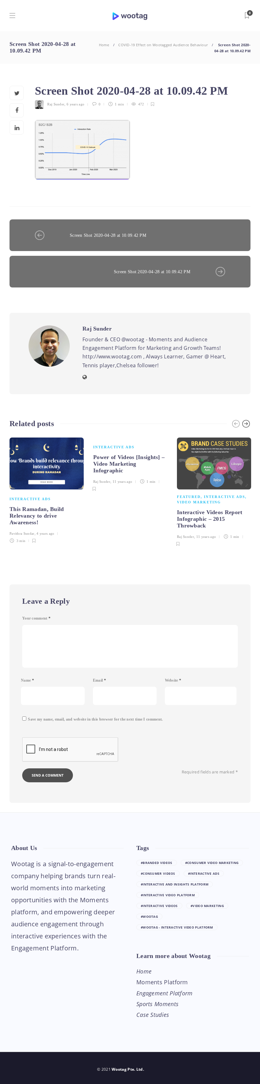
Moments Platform (162, 982)
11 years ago (123, 481)
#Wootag (149, 916)
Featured (189, 497)
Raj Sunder (55, 104)
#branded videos (156, 862)
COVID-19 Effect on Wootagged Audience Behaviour (163, 44)
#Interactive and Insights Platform (174, 884)
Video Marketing (199, 502)
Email (99, 680)
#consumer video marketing (212, 862)
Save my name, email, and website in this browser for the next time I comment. (95, 719)
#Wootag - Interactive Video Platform (177, 927)
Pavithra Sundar (22, 533)
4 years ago (45, 533)
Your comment (36, 618)
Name (27, 680)
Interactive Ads (30, 499)
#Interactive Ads (203, 873)
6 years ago (75, 104)
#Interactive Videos (159, 906)
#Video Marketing (207, 906)
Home (104, 44)
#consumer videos (158, 873)
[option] (46, 489)
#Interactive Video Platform (168, 895)
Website (173, 680)
